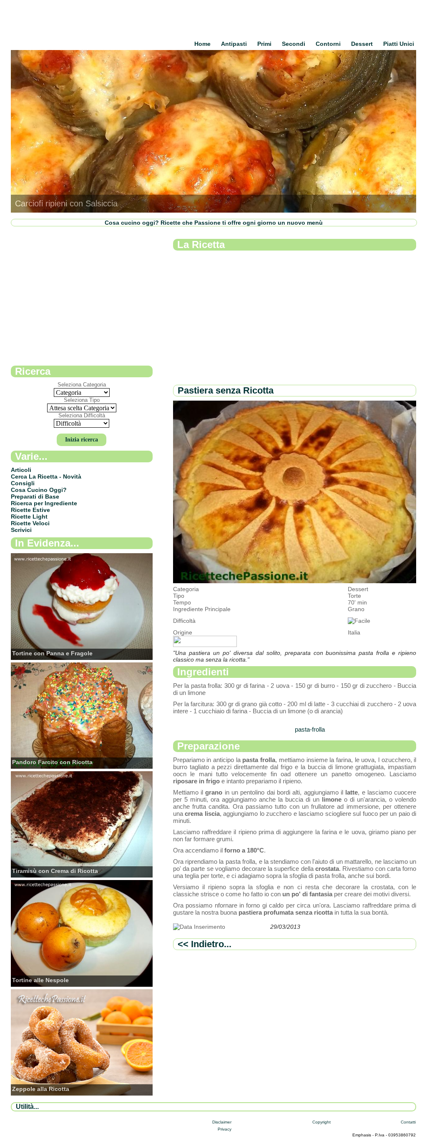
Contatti (408, 1122)
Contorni (328, 43)
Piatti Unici (398, 43)
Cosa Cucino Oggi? (39, 489)
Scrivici (21, 530)
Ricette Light (29, 516)
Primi (264, 43)
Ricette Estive (30, 510)
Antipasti (234, 43)
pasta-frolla (310, 729)
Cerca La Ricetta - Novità (46, 476)
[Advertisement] (295, 318)
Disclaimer (221, 1122)
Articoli (21, 469)
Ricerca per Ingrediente (44, 503)
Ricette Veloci (30, 523)
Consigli (23, 483)
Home (202, 43)
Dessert (362, 43)
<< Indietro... (204, 944)
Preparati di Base (35, 496)
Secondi (293, 43)
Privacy (224, 1129)
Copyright (321, 1122)
